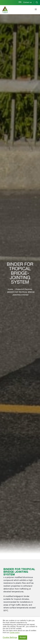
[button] (36, 10)
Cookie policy (14, 633)
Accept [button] (23, 638)
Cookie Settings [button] (10, 638)
